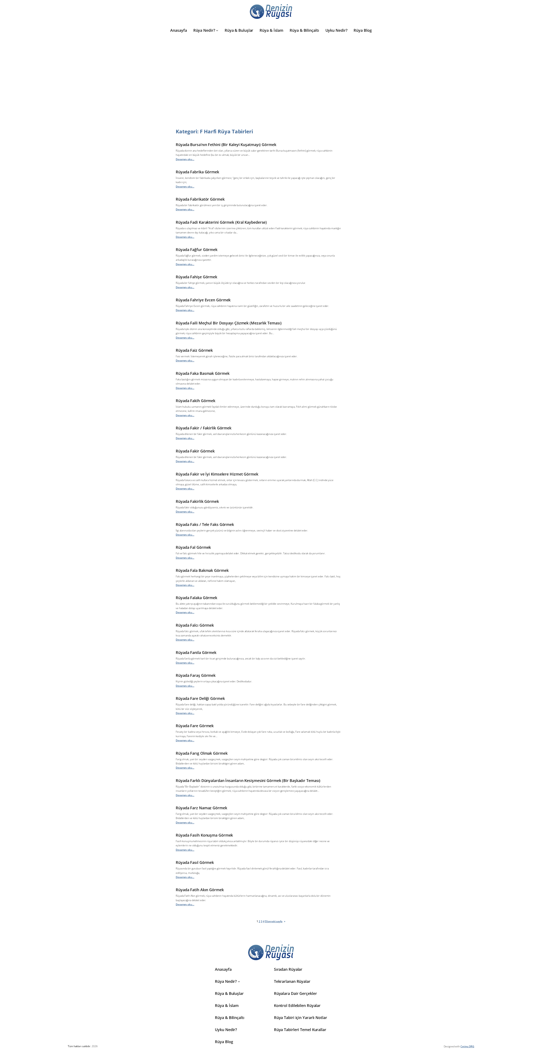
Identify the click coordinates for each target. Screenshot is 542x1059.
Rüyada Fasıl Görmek (195, 862)
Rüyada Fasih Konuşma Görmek (204, 835)
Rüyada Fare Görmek (195, 726)
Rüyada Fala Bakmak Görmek (202, 570)
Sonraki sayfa (275, 921)
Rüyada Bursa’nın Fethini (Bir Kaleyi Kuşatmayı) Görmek (226, 144)
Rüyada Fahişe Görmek (196, 277)
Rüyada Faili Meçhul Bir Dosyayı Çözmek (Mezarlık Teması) (228, 323)
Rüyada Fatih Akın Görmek (200, 890)
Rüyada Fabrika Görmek (197, 172)
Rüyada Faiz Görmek (194, 350)
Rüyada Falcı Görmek (195, 625)
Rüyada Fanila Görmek (196, 652)
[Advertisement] (271, 77)
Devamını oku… (185, 159)
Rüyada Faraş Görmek (196, 675)
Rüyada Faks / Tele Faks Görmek (205, 524)
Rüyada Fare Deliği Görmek (200, 698)
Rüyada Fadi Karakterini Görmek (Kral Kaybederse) (221, 222)
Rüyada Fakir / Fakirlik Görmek (203, 428)
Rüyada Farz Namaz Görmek (201, 808)
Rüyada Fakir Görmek (195, 451)
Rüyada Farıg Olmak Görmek (202, 753)
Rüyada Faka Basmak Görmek (203, 373)
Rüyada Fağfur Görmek (196, 249)
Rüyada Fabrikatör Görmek (200, 199)
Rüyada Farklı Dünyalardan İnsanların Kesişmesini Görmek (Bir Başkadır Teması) (248, 780)
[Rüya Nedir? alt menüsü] (217, 30)
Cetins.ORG (467, 1046)
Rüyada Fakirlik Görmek (197, 501)
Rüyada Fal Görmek (193, 547)
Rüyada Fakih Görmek (195, 401)
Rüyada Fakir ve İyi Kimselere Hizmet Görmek (217, 474)
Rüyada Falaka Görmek (196, 598)
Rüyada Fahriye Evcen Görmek (203, 300)
